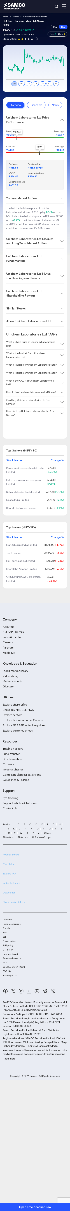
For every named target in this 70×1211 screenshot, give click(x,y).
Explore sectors (12, 715)
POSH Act (7, 971)
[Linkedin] (29, 991)
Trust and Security (11, 954)
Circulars (8, 764)
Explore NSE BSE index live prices (24, 725)
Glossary (8, 686)
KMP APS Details (13, 632)
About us (8, 626)
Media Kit (9, 652)
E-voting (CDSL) (10, 975)
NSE (5, 932)
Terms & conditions (11, 924)
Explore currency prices (18, 730)
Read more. (9, 1058)
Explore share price (15, 704)
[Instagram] (21, 991)
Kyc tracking (10, 798)
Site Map (7, 928)
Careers (8, 642)
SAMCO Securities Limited (17, 1002)
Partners (8, 647)
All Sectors (22, 837)
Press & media (12, 637)
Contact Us (10, 808)
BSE (4, 936)
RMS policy (8, 945)
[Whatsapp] (53, 991)
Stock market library (15, 671)
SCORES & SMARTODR (14, 967)
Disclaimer (7, 919)
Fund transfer (11, 754)
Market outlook (12, 681)
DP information (12, 759)
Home (5, 16)
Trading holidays (13, 748)
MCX (5, 962)
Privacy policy (9, 941)
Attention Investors (12, 958)
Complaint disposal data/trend (22, 774)
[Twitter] (13, 991)
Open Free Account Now (35, 1207)
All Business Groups (41, 837)
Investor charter (13, 769)
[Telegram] (45, 991)
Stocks (16, 16)
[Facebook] (5, 991)
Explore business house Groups (23, 720)
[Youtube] (37, 991)
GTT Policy (8, 949)
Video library (11, 676)
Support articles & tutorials (19, 803)
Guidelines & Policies (16, 780)
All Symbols (8, 837)
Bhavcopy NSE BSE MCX (18, 709)
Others (47, 833)
